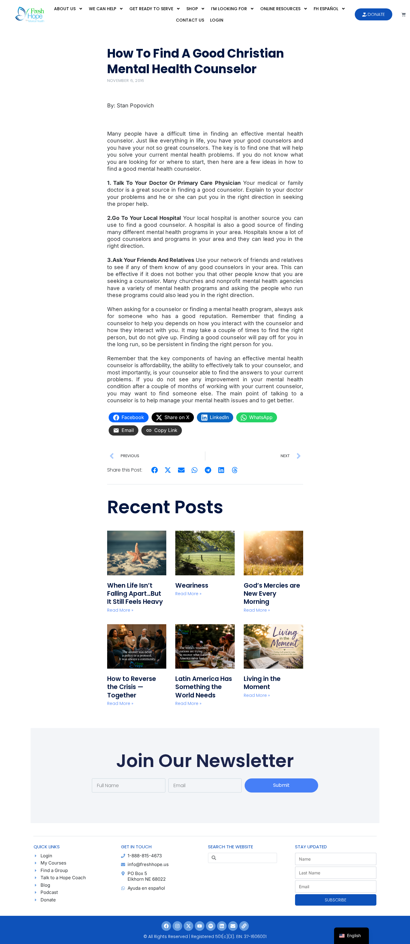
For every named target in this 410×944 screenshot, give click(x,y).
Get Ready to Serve (151, 9)
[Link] (244, 926)
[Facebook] (166, 926)
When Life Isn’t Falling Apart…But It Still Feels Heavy (135, 593)
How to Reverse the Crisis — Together (131, 687)
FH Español (326, 9)
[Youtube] (199, 926)
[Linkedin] (222, 926)
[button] (154, 470)
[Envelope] (233, 926)
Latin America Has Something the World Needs (203, 687)
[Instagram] (177, 926)
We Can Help (102, 9)
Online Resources (280, 9)
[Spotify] (211, 926)
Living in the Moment (262, 682)
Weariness (192, 585)
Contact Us (190, 20)
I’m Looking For (229, 9)
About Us (65, 9)
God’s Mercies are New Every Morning (272, 593)
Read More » (120, 610)
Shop (192, 9)
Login (216, 20)
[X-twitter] (188, 926)
